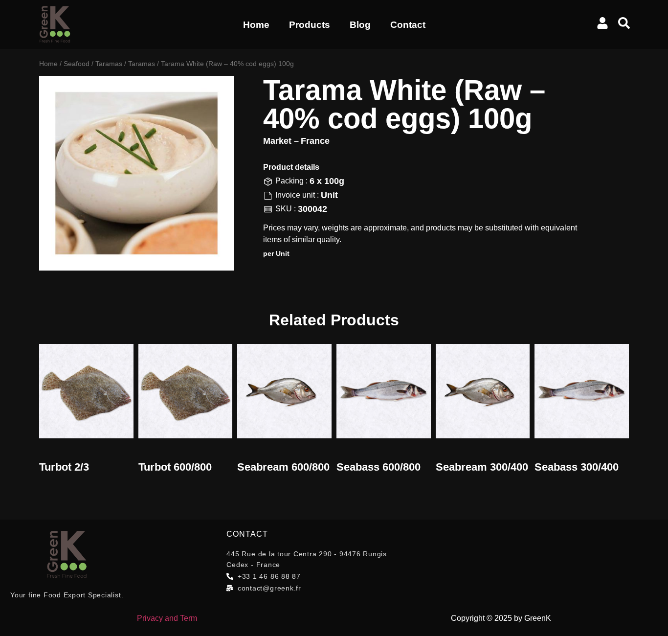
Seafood (76, 64)
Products (309, 25)
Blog (360, 25)
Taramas (108, 64)
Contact (407, 25)
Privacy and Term (167, 618)
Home (256, 25)
